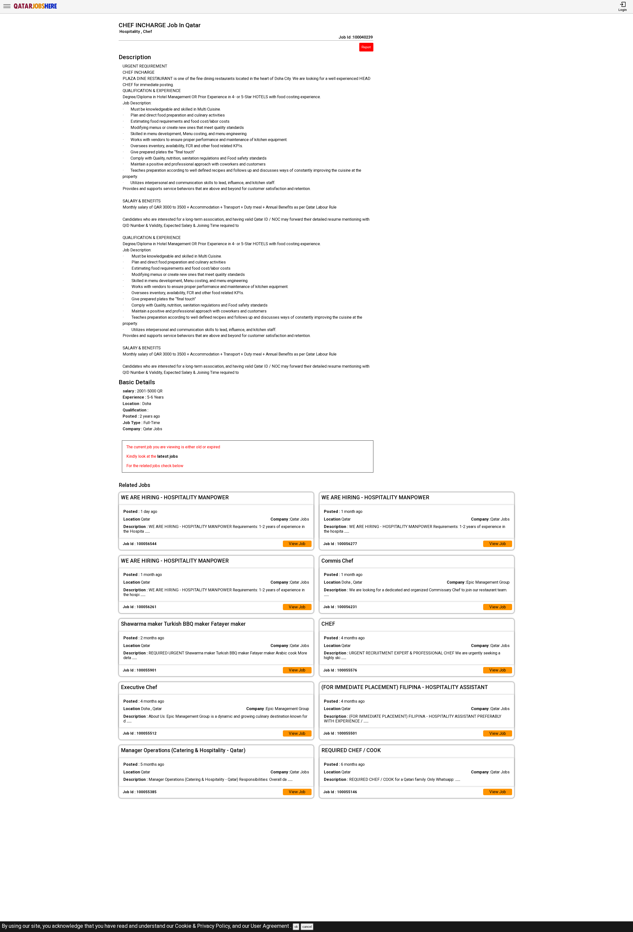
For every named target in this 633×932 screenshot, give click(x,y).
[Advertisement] (451, 248)
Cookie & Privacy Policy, (203, 926)
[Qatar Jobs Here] (35, 8)
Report (366, 47)
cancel (307, 927)
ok (296, 927)
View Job (297, 543)
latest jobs (167, 456)
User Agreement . (271, 926)
